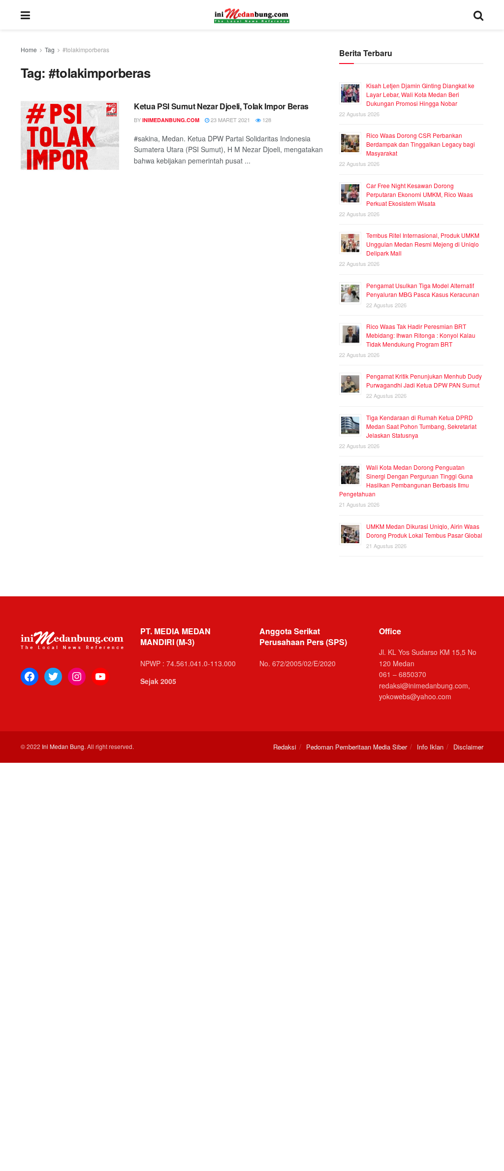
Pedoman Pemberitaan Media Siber (356, 746)
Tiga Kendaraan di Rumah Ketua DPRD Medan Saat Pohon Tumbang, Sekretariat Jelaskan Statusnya (421, 426)
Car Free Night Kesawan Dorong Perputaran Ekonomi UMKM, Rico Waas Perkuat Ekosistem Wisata (419, 194)
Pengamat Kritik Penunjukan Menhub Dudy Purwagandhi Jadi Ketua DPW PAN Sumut (424, 380)
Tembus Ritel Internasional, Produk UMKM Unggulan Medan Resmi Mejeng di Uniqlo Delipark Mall (422, 244)
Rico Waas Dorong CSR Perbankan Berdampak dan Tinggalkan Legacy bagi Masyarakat (420, 144)
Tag (50, 49)
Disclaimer (468, 746)
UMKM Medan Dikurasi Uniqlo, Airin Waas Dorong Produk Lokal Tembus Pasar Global (424, 530)
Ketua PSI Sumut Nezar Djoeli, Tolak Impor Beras (221, 106)
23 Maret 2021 (229, 120)
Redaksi (284, 746)
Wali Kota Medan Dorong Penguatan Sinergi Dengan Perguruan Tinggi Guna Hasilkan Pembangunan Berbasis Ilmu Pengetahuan (406, 480)
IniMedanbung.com (170, 120)
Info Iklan (430, 746)
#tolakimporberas (86, 49)
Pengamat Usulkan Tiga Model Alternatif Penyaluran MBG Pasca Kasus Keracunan (422, 289)
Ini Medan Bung (63, 746)
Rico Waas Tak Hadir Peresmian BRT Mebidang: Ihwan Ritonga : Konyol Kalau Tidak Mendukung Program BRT (420, 335)
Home (29, 49)
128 (266, 120)
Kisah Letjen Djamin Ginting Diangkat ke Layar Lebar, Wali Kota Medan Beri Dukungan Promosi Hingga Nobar (420, 94)
